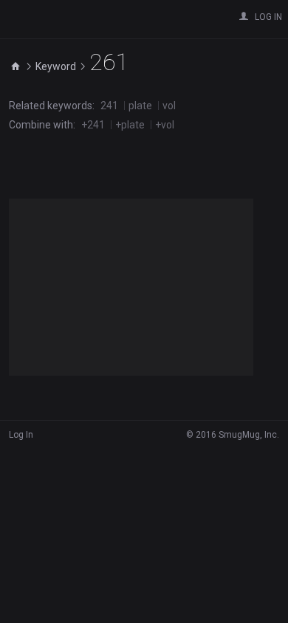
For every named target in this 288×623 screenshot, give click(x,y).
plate (140, 105)
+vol (164, 124)
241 (109, 105)
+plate (130, 124)
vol (169, 105)
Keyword (55, 66)
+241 (93, 124)
